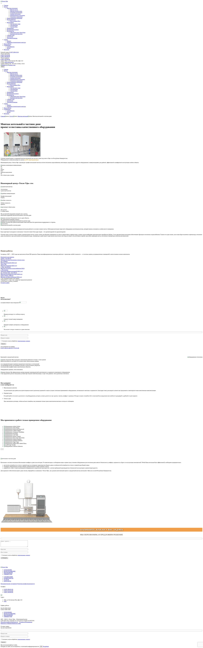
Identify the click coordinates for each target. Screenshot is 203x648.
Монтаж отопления (12, 8)
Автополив (10, 36)
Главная (6, 5)
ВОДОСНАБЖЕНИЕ (9, 571)
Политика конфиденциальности (26, 583)
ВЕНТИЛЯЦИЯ (8, 572)
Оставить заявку (5, 282)
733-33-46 (14, 348)
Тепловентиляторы (12, 38)
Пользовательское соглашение (9, 583)
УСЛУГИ (6, 579)
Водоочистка (10, 31)
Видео (8, 48)
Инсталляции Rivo (15, 21)
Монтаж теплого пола (16, 11)
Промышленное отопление (17, 15)
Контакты (6, 49)
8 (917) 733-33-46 (5, 55)
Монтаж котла (14, 9)
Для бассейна (13, 26)
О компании (7, 45)
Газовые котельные (15, 14)
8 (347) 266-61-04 (14, 52)
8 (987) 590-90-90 (5, 56)
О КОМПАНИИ (8, 576)
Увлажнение (10, 28)
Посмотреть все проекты (7, 257)
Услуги (6, 7)
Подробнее (46, 646)
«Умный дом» (11, 35)
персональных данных (24, 341)
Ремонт (9, 41)
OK (41, 646)
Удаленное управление (16, 16)
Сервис (6, 39)
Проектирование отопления (14, 18)
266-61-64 (5, 348)
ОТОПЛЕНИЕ (8, 570)
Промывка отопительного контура (16, 42)
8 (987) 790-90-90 (5, 59)
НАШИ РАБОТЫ (8, 578)
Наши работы (7, 44)
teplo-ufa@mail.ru (9, 62)
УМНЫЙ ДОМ (8, 574)
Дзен (5, 601)
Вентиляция (10, 22)
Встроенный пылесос (13, 29)
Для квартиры (14, 25)
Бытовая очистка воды (16, 34)
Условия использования (25, 622)
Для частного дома (15, 24)
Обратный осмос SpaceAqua (17, 32)
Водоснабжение (11, 19)
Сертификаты (10, 46)
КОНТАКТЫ (7, 581)
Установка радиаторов (16, 12)
